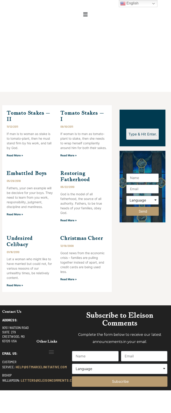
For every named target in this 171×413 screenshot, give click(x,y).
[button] (85, 14)
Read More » (15, 155)
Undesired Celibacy (20, 241)
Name (131, 171)
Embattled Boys (27, 172)
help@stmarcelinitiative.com (41, 367)
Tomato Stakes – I (82, 115)
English (132, 3)
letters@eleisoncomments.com (48, 380)
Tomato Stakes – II (28, 115)
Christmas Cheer (81, 237)
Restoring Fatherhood (75, 176)
